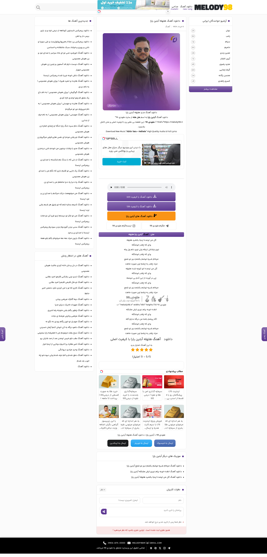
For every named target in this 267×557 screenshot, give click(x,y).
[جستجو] (38, 7)
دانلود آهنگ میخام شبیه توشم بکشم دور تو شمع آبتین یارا (154, 466)
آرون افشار (225, 58)
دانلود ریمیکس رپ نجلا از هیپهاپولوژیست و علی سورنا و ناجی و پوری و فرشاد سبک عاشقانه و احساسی (63, 44)
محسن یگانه (224, 75)
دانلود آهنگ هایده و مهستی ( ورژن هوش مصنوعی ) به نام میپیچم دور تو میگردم (63, 106)
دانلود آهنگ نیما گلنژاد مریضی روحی (72, 299)
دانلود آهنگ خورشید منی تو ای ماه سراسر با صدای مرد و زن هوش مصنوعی (63, 55)
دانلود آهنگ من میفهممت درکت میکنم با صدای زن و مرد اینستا (64, 196)
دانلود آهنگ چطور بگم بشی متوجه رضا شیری (68, 310)
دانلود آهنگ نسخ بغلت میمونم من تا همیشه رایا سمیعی (63, 333)
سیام (227, 42)
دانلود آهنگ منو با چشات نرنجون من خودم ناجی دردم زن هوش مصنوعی (63, 151)
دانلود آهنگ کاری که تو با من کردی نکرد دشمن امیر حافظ (65, 290)
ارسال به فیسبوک (165, 443)
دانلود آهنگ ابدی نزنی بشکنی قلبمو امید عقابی (67, 276)
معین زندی (225, 53)
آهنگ (167, 26)
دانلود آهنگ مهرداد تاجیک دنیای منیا (72, 305)
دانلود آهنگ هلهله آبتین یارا (165, 21)
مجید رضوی (224, 64)
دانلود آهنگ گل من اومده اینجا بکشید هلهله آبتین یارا (156, 477)
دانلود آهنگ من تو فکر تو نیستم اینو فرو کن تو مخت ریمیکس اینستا (64, 218)
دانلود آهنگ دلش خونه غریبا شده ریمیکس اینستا (66, 75)
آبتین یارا (150, 435)
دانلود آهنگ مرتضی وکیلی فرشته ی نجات (70, 316)
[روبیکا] (151, 548)
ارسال (104, 511)
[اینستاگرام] (164, 548)
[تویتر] (160, 548)
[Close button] (168, 11)
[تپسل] (103, 138)
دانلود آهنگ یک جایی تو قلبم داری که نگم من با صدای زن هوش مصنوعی (64, 173)
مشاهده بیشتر (210, 89)
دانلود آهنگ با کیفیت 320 (139, 197)
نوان (228, 30)
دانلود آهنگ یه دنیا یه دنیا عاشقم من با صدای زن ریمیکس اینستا (66, 185)
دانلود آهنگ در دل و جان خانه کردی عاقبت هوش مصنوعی (66, 268)
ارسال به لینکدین (118, 443)
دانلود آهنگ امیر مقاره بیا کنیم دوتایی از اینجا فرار (66, 344)
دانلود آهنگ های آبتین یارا (139, 216)
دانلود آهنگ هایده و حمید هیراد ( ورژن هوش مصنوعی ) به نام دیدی (63, 83)
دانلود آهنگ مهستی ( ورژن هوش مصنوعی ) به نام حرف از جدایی (63, 117)
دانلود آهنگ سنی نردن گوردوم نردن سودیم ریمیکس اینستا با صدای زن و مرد (64, 229)
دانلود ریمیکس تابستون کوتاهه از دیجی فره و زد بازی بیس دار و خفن (64, 33)
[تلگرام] (169, 548)
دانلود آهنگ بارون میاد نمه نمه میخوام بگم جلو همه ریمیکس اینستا (64, 241)
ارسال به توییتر (141, 443)
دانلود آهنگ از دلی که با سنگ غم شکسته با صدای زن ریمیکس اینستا (64, 162)
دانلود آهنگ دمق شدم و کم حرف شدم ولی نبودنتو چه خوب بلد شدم (64, 358)
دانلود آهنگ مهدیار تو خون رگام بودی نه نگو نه (67, 321)
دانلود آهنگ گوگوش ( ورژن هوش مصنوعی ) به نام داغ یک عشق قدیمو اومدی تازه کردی (63, 95)
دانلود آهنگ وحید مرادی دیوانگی (73, 349)
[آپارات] (155, 548)
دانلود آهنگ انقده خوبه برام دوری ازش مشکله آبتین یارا (156, 471)
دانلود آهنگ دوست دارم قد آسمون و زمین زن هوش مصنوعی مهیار (65, 67)
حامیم (227, 47)
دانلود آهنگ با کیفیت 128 (139, 206)
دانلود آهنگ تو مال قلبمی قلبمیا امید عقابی (69, 282)
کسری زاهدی (224, 81)
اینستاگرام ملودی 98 (121, 226)
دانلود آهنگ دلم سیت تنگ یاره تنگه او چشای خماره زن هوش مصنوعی (64, 128)
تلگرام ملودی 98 (157, 226)
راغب (228, 36)
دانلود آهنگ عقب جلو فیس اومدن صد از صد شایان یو (64, 338)
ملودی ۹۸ (149, 122)
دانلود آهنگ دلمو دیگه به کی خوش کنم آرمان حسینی (64, 327)
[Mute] (149, 163)
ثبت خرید (121, 162)
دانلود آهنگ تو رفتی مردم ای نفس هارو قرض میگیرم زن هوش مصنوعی (63, 140)
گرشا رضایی (224, 70)
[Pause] (145, 163)
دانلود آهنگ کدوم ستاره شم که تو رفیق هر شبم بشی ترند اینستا (64, 207)
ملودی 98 (213, 7)
